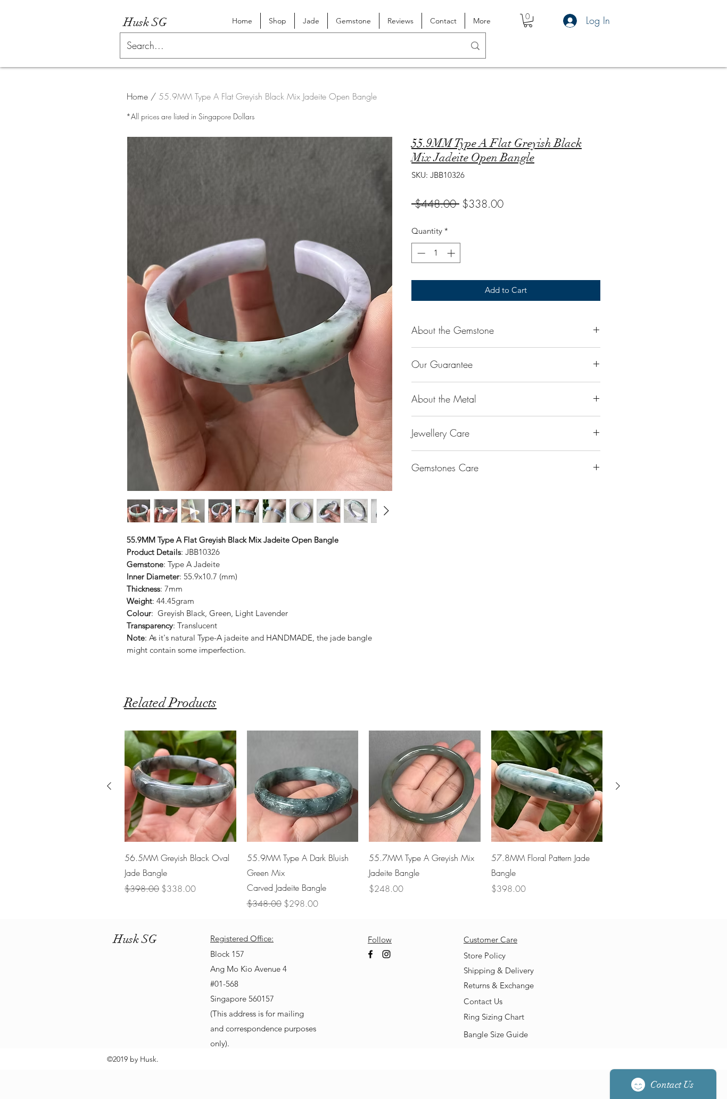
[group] (363, 820)
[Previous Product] (109, 786)
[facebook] (370, 954)
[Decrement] (420, 253)
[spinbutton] (436, 253)
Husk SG (145, 22)
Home (137, 96)
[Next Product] (618, 786)
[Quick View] (180, 786)
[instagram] (386, 954)
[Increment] (452, 253)
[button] (528, 20)
